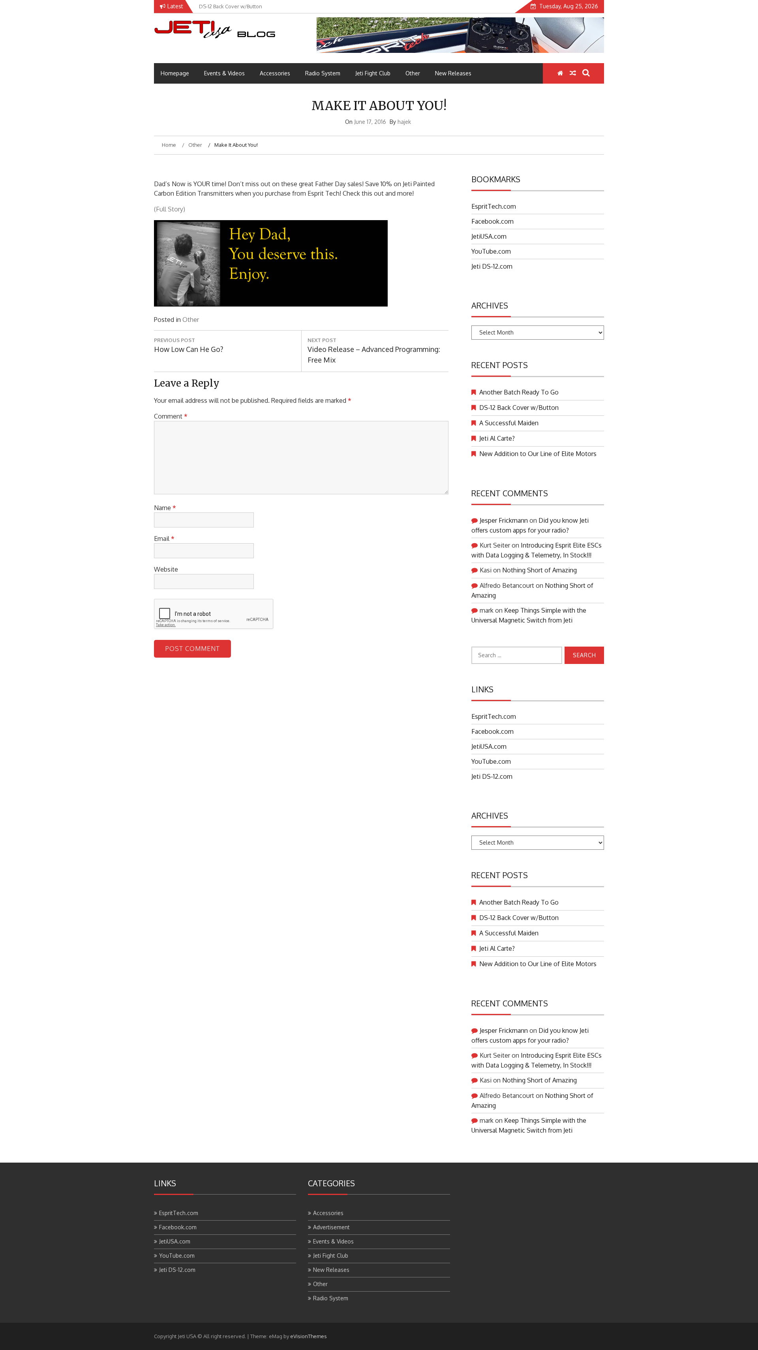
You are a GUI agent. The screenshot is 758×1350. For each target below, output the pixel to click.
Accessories (275, 73)
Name (165, 508)
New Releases (453, 73)
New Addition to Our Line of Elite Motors (538, 454)
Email (164, 538)
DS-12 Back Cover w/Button (519, 407)
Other (412, 73)
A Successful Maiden (508, 423)
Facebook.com (492, 221)
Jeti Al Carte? (497, 438)
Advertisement (331, 1227)
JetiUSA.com (489, 236)
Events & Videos (224, 73)
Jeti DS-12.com (491, 266)
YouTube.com (491, 251)
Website (166, 569)
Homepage (175, 73)
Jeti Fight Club (372, 73)
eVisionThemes (308, 1336)
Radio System (322, 73)
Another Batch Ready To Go (519, 392)
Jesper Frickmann (504, 520)
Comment (171, 416)
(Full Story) (169, 209)
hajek (404, 121)
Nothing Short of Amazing (539, 570)
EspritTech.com (493, 206)
